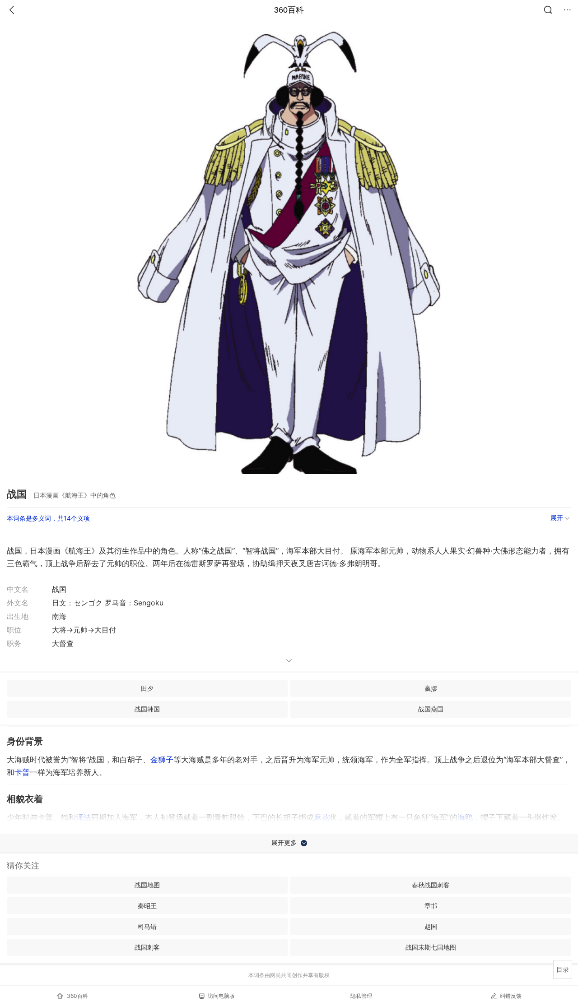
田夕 (147, 688)
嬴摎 (430, 688)
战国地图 (147, 885)
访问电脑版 (221, 995)
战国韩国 (147, 709)
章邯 (430, 905)
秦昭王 (147, 905)
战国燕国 (430, 709)
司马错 (147, 926)
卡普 (22, 772)
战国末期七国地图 (431, 947)
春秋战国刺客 (431, 885)
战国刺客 (147, 947)
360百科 (289, 9)
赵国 (430, 926)
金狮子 (161, 759)
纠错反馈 (511, 995)
